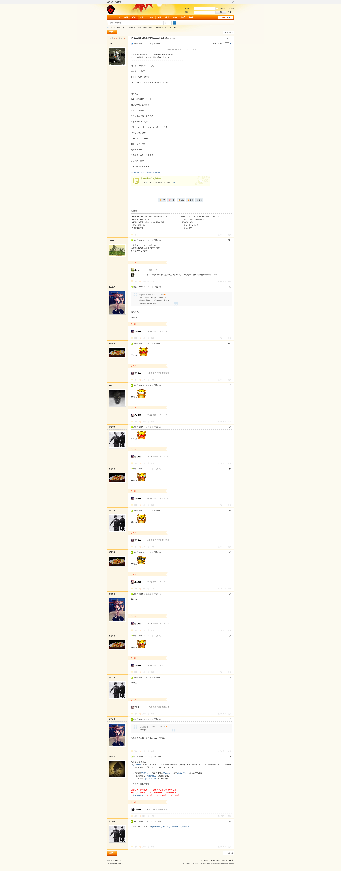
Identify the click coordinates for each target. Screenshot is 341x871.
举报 (229, 235)
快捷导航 (225, 17)
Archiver (213, 860)
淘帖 (151, 17)
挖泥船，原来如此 (138, 225)
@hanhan (166, 773)
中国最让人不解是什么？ (140, 219)
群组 (134, 17)
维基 (167, 17)
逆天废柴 (112, 287)
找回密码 (231, 8)
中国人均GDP (187, 228)
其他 (124, 28)
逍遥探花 (112, 343)
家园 (126, 17)
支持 (144, 281)
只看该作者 (158, 44)
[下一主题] (231, 38)
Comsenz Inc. (119, 863)
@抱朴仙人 (145, 773)
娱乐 (183, 17)
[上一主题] (228, 38)
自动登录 (221, 8)
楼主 (214, 43)
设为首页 (110, 2)
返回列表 (230, 32)
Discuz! (117, 860)
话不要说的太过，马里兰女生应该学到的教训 (148, 222)
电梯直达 (221, 43)
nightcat (111, 240)
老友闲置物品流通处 (145, 28)
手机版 (199, 860)
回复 (135, 235)
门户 (110, 17)
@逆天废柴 (151, 776)
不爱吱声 (112, 757)
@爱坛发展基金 (137, 795)
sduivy (111, 385)
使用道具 (221, 235)
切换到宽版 (232, 2)
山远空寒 (112, 427)
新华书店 (149, 173)
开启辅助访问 (230, 2)
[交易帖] (135, 38)
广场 (118, 17)
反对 (152, 281)
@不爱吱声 (184, 827)
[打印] (225, 38)
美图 (159, 17)
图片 (159, 173)
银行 (175, 17)
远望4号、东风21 (188, 222)
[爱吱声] (111, 14)
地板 (229, 343)
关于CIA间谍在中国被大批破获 (193, 219)
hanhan (111, 44)
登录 (147, 183)
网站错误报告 (222, 860)
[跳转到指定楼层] (231, 43)
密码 (186, 12)
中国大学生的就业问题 (190, 225)
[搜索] (174, 22)
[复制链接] (171, 38)
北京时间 (136, 173)
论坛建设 (132, 28)
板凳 (229, 287)
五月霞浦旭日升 (137, 228)
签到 (191, 17)
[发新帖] (112, 32)
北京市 (143, 173)
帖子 (166, 23)
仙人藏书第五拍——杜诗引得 (165, 28)
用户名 (187, 8)
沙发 (229, 240)
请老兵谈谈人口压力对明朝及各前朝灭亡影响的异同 (200, 216)
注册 (229, 12)
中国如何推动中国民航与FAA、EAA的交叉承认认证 (150, 216)
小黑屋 (206, 860)
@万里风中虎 (150, 779)
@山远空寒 (137, 765)
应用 (142, 17)
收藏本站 (118, 2)
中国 (155, 173)
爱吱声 (108, 28)
